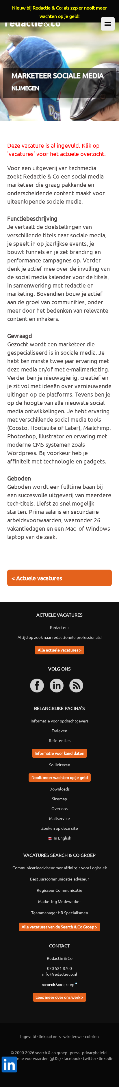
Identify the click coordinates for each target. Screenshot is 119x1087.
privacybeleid (94, 1052)
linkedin (106, 1058)
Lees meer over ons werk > (59, 997)
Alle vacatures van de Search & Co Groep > (59, 926)
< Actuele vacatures (37, 577)
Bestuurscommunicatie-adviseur (59, 878)
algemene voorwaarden (27, 1058)
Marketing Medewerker (59, 901)
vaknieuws (72, 1036)
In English (62, 837)
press (74, 1052)
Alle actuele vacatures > (59, 649)
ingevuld (28, 1036)
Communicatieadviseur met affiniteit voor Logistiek (59, 867)
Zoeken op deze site (59, 828)
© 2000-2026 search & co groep (39, 1052)
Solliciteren (59, 764)
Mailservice (59, 818)
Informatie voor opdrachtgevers (59, 720)
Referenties (59, 740)
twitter (89, 1058)
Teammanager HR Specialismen (59, 912)
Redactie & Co (59, 958)
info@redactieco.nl (59, 974)
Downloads (59, 788)
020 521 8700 (59, 968)
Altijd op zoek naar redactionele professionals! (60, 637)
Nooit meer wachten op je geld (59, 777)
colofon (92, 1036)
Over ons (59, 808)
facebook (72, 1058)
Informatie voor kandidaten (59, 753)
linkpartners (50, 1036)
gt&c (55, 1058)
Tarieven (59, 730)
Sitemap (59, 798)
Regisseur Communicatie (59, 890)
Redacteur (59, 627)
